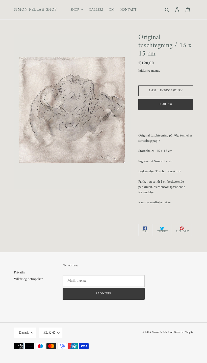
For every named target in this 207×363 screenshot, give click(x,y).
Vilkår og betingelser (28, 279)
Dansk (24, 332)
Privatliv (19, 272)
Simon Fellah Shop (35, 10)
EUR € (49, 332)
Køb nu (166, 104)
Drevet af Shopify (183, 332)
